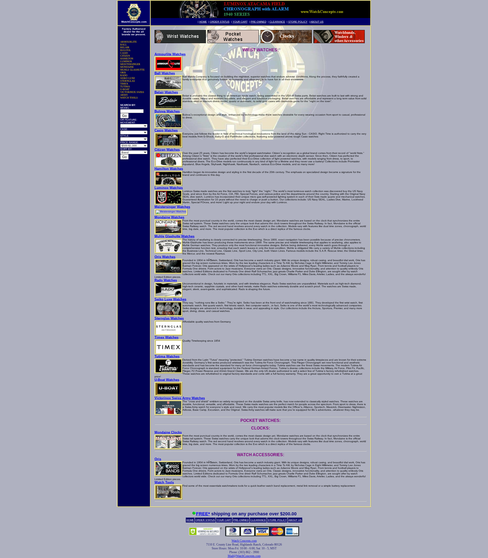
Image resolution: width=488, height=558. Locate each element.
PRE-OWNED (258, 21)
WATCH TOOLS (129, 97)
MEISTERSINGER (130, 64)
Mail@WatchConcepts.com (244, 556)
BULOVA (125, 50)
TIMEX (124, 83)
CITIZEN (125, 55)
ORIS (123, 72)
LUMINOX (126, 61)
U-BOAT (124, 89)
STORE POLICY (298, 21)
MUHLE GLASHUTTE (132, 69)
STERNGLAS (127, 80)
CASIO (124, 53)
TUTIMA (125, 86)
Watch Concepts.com (244, 541)
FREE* (203, 513)
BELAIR (124, 47)
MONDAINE (127, 67)
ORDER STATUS (220, 21)
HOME (203, 21)
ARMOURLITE (128, 41)
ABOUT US (317, 21)
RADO (123, 75)
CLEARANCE (277, 21)
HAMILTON (126, 58)
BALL (123, 44)
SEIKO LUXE (127, 78)
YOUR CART (240, 21)
